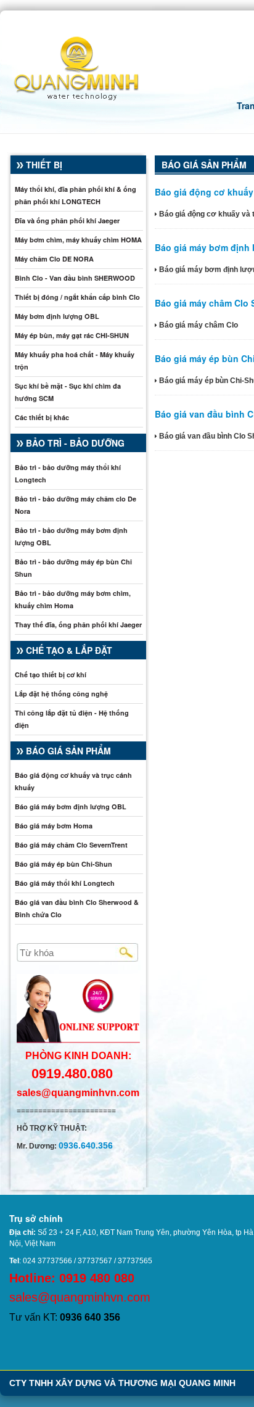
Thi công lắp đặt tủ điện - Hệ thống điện (72, 719)
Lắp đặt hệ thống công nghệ (61, 693)
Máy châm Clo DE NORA (54, 258)
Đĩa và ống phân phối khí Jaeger (67, 220)
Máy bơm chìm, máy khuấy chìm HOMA (78, 239)
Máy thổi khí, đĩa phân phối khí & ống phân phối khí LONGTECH (75, 195)
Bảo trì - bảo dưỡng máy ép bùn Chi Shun (73, 568)
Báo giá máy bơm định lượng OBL (70, 806)
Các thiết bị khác (42, 417)
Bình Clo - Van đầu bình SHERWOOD (75, 278)
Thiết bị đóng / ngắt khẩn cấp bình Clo (77, 297)
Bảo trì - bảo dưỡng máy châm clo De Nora (75, 505)
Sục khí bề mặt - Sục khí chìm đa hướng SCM (68, 392)
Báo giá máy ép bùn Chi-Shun (63, 864)
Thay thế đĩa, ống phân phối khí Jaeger (78, 624)
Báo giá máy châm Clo (197, 325)
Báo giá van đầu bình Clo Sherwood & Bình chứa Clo (77, 908)
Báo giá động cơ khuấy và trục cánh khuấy (73, 781)
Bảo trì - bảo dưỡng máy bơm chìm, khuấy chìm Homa (73, 599)
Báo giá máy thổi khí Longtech (65, 883)
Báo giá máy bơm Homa (53, 825)
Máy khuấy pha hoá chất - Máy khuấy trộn (74, 360)
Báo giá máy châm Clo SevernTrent (71, 844)
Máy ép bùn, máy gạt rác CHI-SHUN (72, 335)
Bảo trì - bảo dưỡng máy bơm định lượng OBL (71, 536)
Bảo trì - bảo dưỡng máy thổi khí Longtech (68, 473)
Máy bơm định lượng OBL (57, 316)
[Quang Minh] (69, 66)
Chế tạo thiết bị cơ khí (50, 674)
